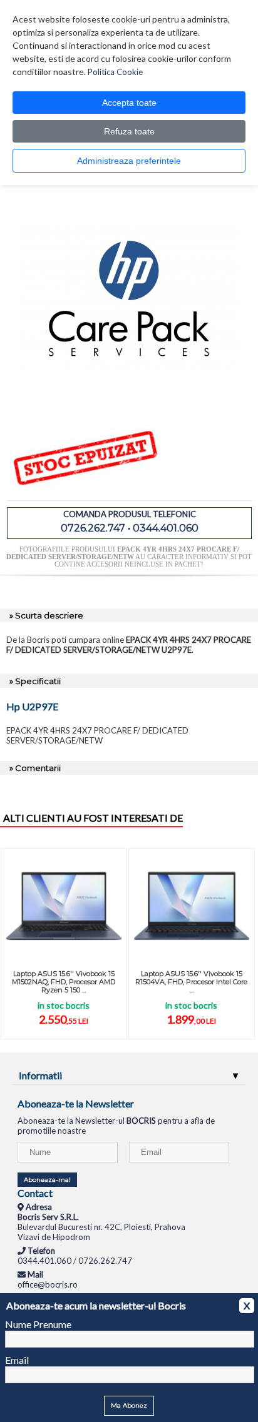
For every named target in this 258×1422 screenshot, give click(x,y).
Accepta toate (129, 103)
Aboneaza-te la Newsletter (76, 1103)
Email (17, 1360)
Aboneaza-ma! (47, 1180)
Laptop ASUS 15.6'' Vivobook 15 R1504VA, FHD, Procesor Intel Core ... (191, 981)
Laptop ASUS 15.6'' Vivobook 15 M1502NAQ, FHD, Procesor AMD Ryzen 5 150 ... (63, 981)
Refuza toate (129, 131)
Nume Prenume (38, 1324)
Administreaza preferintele (129, 161)
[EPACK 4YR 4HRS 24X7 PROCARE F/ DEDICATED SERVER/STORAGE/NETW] (129, 405)
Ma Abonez (129, 1405)
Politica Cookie (115, 72)
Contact (35, 1193)
